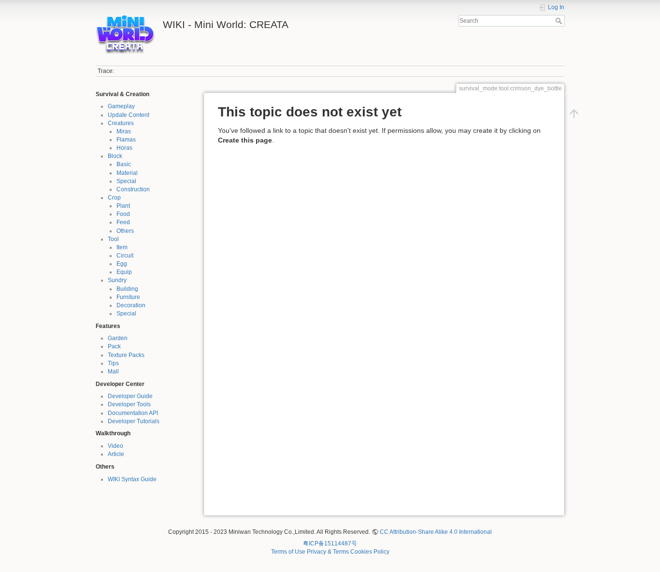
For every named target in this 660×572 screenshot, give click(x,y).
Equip (124, 272)
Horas (124, 147)
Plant (123, 205)
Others (125, 231)
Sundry (117, 280)
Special (126, 181)
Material (127, 173)
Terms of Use (288, 551)
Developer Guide (130, 396)
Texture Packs (126, 355)
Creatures (121, 123)
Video (115, 446)
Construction (133, 189)
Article (116, 454)
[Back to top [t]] (574, 113)
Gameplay (121, 106)
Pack (114, 346)
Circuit (124, 255)
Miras (123, 131)
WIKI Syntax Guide (132, 479)
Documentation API (133, 413)
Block (115, 156)
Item (122, 247)
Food (123, 214)
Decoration (130, 305)
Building (127, 289)
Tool (113, 239)
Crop (114, 197)
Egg (121, 263)
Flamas (126, 139)
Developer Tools (129, 404)
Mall (113, 371)
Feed (123, 222)
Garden (118, 338)
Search (559, 20)
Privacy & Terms (328, 551)
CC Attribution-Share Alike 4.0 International (436, 532)
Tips (113, 363)
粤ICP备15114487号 (330, 543)
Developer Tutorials (133, 421)
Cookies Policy (369, 551)
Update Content (128, 115)
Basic (123, 164)
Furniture (128, 297)
